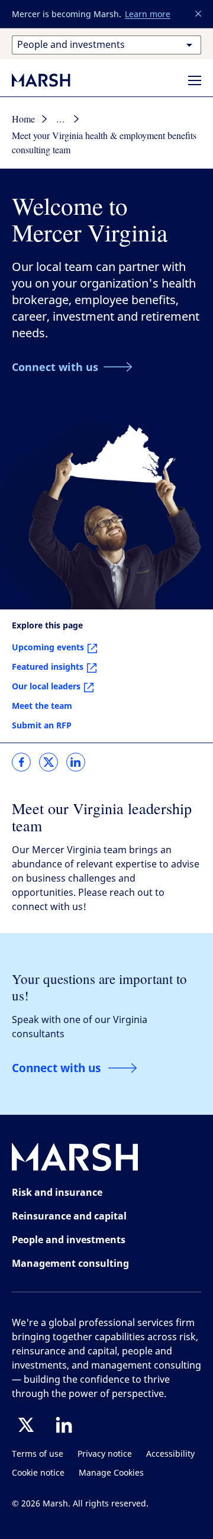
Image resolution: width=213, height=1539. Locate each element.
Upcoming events (48, 647)
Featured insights (47, 666)
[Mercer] (53, 79)
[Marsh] (75, 1159)
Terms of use (37, 1454)
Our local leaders (46, 686)
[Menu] (195, 80)
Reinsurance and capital (69, 1215)
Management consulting (70, 1263)
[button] (198, 14)
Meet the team (42, 705)
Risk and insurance (57, 1192)
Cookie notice (38, 1473)
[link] (21, 762)
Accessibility (170, 1454)
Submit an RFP (42, 725)
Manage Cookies (111, 1473)
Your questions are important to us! (99, 987)
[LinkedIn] (63, 1424)
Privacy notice (105, 1454)
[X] (26, 1424)
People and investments (68, 1239)
